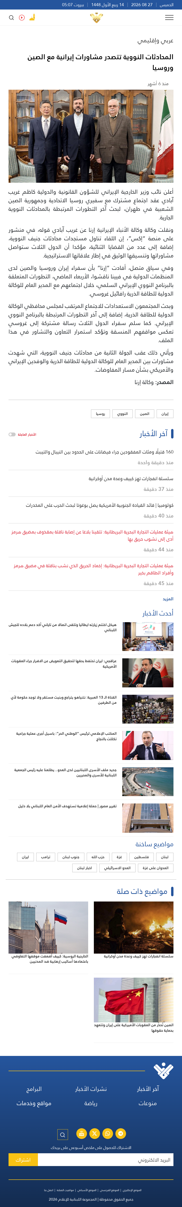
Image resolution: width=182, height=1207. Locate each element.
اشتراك (23, 1159)
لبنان (164, 856)
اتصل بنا (48, 1190)
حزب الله (98, 856)
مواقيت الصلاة (65, 1190)
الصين (144, 413)
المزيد (168, 599)
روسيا (100, 413)
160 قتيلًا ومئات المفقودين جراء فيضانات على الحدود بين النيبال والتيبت (104, 451)
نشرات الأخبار (91, 1088)
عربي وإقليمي (155, 40)
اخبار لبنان (84, 867)
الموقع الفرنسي (109, 1190)
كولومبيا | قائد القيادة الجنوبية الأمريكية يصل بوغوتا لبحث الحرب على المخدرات (99, 505)
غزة (119, 856)
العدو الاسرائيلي (117, 867)
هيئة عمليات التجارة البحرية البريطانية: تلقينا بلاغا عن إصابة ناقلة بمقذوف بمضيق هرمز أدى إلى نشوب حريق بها (92, 535)
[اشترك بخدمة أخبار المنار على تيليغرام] (120, 1134)
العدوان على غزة (155, 867)
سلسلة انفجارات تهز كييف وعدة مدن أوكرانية (131, 478)
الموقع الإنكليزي (132, 1190)
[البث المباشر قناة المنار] (81, 1134)
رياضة (91, 1103)
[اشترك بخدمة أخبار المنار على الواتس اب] (107, 1134)
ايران (25, 856)
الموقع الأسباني (86, 1190)
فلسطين (141, 856)
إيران (165, 413)
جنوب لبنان (71, 856)
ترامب (45, 856)
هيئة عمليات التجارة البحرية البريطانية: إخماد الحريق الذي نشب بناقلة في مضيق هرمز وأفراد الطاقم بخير (93, 569)
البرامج (34, 1088)
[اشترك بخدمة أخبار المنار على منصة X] (94, 1134)
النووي (122, 413)
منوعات (148, 1103)
